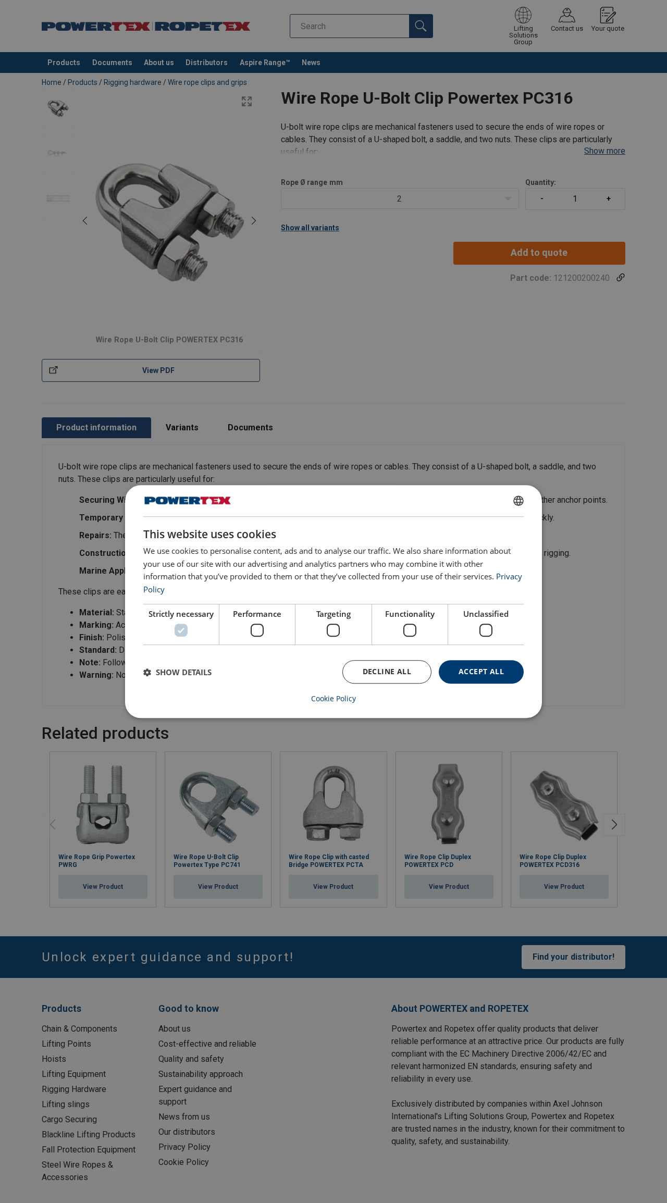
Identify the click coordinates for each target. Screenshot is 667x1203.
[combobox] (518, 500)
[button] (177, 672)
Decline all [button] (387, 672)
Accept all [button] (481, 672)
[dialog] (333, 601)
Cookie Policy (333, 698)
